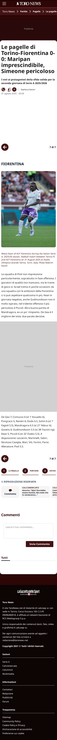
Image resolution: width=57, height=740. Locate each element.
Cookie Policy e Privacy (13, 725)
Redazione (7, 693)
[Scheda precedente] (5, 147)
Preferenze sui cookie (13, 733)
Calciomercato (9, 665)
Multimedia (8, 673)
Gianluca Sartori (28, 89)
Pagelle (36, 11)
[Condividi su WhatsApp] (3, 89)
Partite (23, 11)
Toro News (8, 11)
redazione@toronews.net (15, 640)
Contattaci (7, 689)
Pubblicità (7, 697)
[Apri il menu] (4, 3)
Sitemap (6, 717)
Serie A (6, 661)
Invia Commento (39, 544)
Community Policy (11, 721)
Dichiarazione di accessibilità (17, 729)
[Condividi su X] (14, 89)
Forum (5, 701)
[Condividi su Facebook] (9, 89)
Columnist (7, 669)
